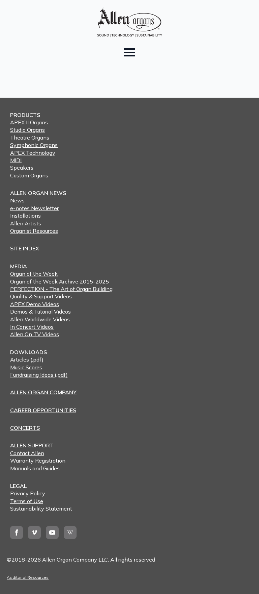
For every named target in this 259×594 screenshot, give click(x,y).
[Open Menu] (129, 52)
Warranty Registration (37, 460)
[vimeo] (34, 532)
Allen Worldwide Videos (40, 319)
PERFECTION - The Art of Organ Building (61, 289)
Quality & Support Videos (41, 296)
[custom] (70, 532)
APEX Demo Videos (34, 304)
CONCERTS (25, 427)
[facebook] (16, 532)
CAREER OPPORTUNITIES (43, 410)
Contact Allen (27, 453)
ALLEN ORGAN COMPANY (43, 392)
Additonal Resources (28, 577)
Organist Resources (34, 230)
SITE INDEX (24, 248)
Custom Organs (29, 175)
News (17, 200)
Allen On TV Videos (34, 334)
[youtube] (52, 532)
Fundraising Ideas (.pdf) (39, 374)
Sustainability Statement (41, 508)
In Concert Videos (32, 326)
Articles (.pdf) (27, 359)
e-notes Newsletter (34, 208)
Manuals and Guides (35, 468)
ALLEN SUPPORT (32, 445)
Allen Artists (25, 223)
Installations (25, 215)
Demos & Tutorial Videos (40, 311)
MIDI (16, 160)
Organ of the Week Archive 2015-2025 (59, 281)
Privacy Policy (27, 493)
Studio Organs (27, 129)
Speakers (21, 167)
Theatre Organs (29, 137)
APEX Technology (32, 152)
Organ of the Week (34, 273)
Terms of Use (26, 501)
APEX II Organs (29, 122)
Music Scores (26, 367)
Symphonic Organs (34, 145)
